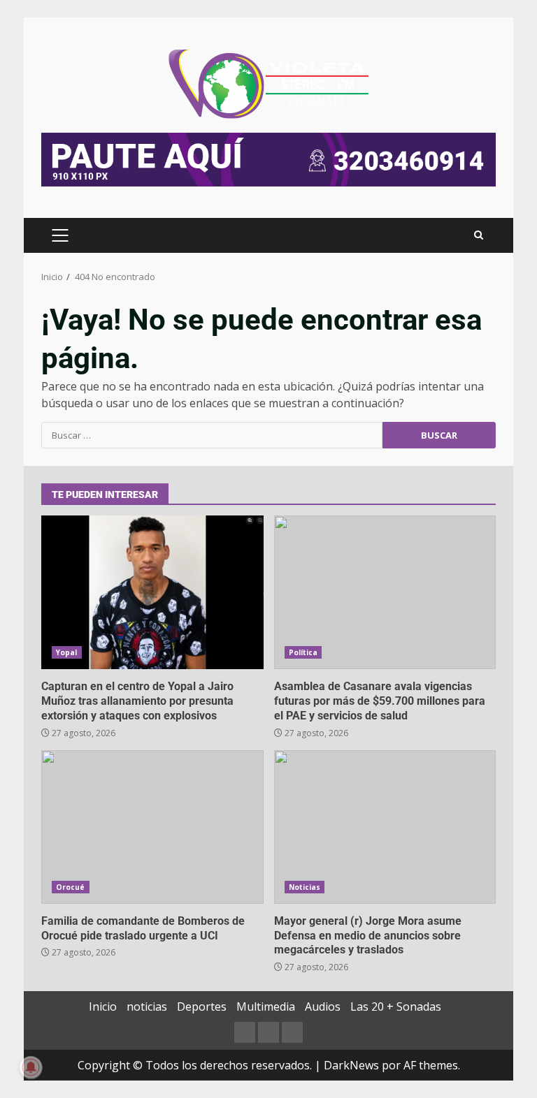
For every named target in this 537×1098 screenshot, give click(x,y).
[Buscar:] (211, 435)
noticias (147, 1006)
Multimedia (265, 1006)
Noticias (305, 887)
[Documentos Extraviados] (268, 1032)
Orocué (70, 887)
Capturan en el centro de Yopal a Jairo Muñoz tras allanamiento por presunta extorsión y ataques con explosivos (152, 592)
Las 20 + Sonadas (395, 1006)
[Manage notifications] (31, 1067)
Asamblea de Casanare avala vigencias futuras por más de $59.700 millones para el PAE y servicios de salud (385, 592)
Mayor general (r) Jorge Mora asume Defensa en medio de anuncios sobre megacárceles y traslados (385, 827)
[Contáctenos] (244, 1032)
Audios (323, 1006)
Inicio (103, 1006)
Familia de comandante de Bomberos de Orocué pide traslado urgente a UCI (152, 827)
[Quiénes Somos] (292, 1032)
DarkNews (351, 1065)
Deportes (202, 1006)
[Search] (478, 235)
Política (303, 652)
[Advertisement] (268, 158)
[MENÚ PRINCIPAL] (59, 235)
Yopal (67, 652)
